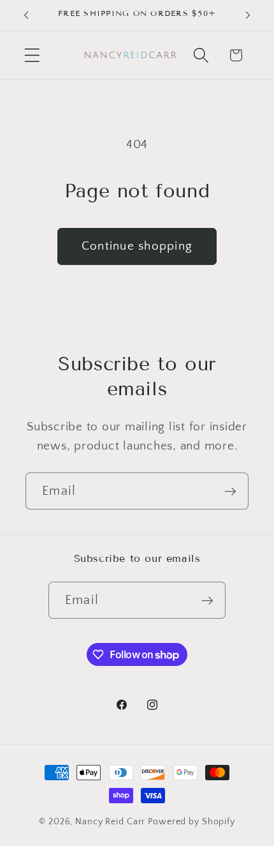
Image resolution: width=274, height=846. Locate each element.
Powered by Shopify (191, 822)
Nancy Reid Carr (110, 822)
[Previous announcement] (26, 15)
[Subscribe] (230, 491)
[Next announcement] (248, 15)
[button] (32, 55)
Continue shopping (137, 246)
